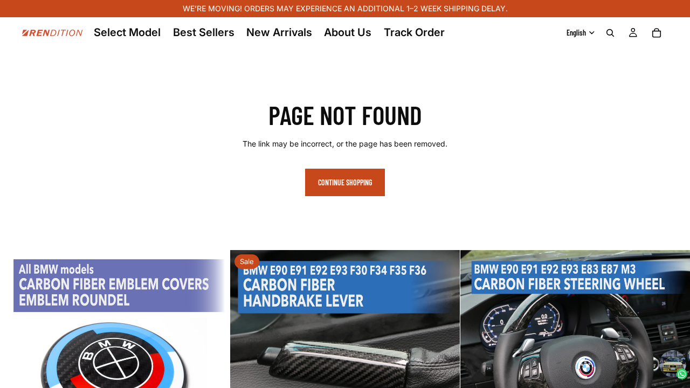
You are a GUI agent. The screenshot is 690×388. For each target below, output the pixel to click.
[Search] (610, 33)
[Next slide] (213, 365)
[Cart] (656, 33)
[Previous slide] (16, 365)
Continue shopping (345, 182)
